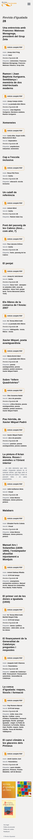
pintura (5, 502)
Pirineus (13, 770)
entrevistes (14, 61)
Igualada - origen (9, 723)
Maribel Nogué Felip (10, 617)
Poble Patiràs (17, 587)
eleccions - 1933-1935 (11, 628)
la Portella (15, 725)
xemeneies (15, 149)
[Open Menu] (29, 4)
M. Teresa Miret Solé (15, 321)
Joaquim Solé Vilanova (16, 663)
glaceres (6, 770)
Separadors (12, 141)
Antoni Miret (12, 208)
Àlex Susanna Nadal (14, 395)
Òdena (22, 725)
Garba (10, 176)
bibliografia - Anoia (17, 329)
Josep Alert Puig (13, 52)
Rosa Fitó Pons (13, 173)
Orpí (4, 727)
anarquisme (14, 581)
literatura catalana (17, 112)
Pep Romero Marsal (14, 705)
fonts (12, 252)
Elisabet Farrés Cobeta (15, 523)
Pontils (9, 727)
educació (13, 181)
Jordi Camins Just (14, 759)
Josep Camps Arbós (15, 101)
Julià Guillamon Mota (15, 489)
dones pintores (16, 500)
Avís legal (6, 825)
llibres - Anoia (8, 332)
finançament (11, 674)
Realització (7, 831)
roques (15, 727)
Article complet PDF (14, 47)
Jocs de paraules (14, 398)
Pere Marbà (7, 587)
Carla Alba (11, 136)
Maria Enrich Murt (9, 138)
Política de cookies (9, 829)
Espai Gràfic (20, 136)
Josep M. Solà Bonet (15, 276)
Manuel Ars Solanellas (16, 585)
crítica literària (15, 404)
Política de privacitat (9, 827)
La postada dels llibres (16, 104)
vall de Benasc (15, 772)
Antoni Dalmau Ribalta (15, 572)
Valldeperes (7, 731)
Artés (12, 714)
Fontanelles (14, 718)
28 (10, 58)
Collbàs (11, 716)
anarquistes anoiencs (11, 583)
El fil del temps (13, 575)
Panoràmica (12, 666)
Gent (10, 55)
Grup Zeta (20, 65)
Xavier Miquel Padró (10, 371)
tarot (4, 291)
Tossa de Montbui (15, 729)
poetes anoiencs (16, 369)
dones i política (16, 626)
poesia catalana (21, 446)
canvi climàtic (15, 767)
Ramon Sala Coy (16, 217)
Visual (10, 492)
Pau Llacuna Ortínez (15, 244)
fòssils (13, 721)
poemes (13, 444)
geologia (20, 721)
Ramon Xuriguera (9, 114)
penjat (22, 289)
